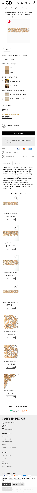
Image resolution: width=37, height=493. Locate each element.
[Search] (26, 3)
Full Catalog (6, 455)
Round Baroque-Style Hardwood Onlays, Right (17, 361)
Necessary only (18, 484)
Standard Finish (15, 81)
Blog (3, 461)
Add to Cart (18, 133)
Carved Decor (8, 3)
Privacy (4, 445)
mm (26, 55)
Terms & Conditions (9, 448)
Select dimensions (15, 55)
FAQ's (4, 458)
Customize (7, 489)
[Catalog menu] (3, 3)
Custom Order (7, 467)
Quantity (5, 117)
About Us (5, 436)
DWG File (17, 163)
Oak (11, 72)
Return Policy (7, 442)
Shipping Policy (7, 439)
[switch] (23, 55)
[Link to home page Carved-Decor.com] (18, 419)
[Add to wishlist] (16, 198)
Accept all (7, 484)
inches (19, 55)
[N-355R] (18, 31)
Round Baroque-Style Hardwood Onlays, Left (17, 332)
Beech (12, 68)
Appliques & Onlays (9, 8)
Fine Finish (13, 86)
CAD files (5, 464)
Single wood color (17, 99)
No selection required (18, 94)
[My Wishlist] (29, 3)
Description (7, 163)
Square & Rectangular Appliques (25, 8)
